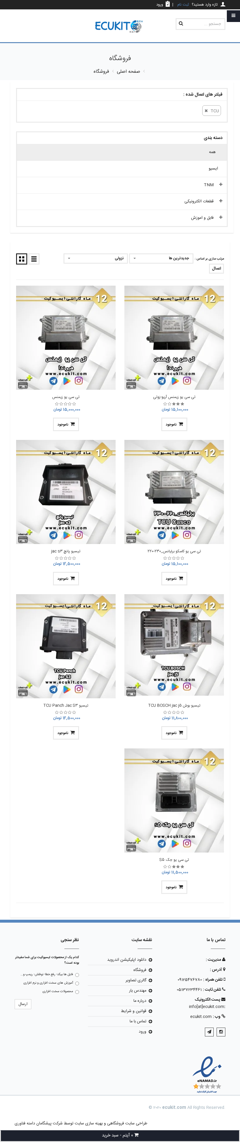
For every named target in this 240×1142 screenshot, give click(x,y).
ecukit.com (201, 1016)
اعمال (216, 268)
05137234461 (189, 989)
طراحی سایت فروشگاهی (126, 1123)
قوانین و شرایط (133, 1011)
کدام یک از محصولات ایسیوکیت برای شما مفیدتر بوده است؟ (47, 960)
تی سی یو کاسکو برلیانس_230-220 (174, 551)
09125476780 (190, 979)
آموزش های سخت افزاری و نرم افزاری (48, 983)
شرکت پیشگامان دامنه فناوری (39, 1123)
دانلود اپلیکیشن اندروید (126, 959)
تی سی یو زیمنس (66, 397)
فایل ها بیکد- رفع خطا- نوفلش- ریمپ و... (46, 974)
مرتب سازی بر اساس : (209, 259)
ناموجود (171, 425)
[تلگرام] (209, 1032)
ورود (142, 1031)
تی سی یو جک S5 (174, 860)
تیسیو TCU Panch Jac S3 (65, 705)
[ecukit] (120, 27)
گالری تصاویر (136, 980)
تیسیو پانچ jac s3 (65, 551)
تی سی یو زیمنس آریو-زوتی (174, 397)
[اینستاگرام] (221, 1032)
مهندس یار (137, 990)
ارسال (23, 1004)
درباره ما (139, 1000)
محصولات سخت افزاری (57, 991)
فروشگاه (139, 970)
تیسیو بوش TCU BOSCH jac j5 (174, 705)
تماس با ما (138, 1021)
